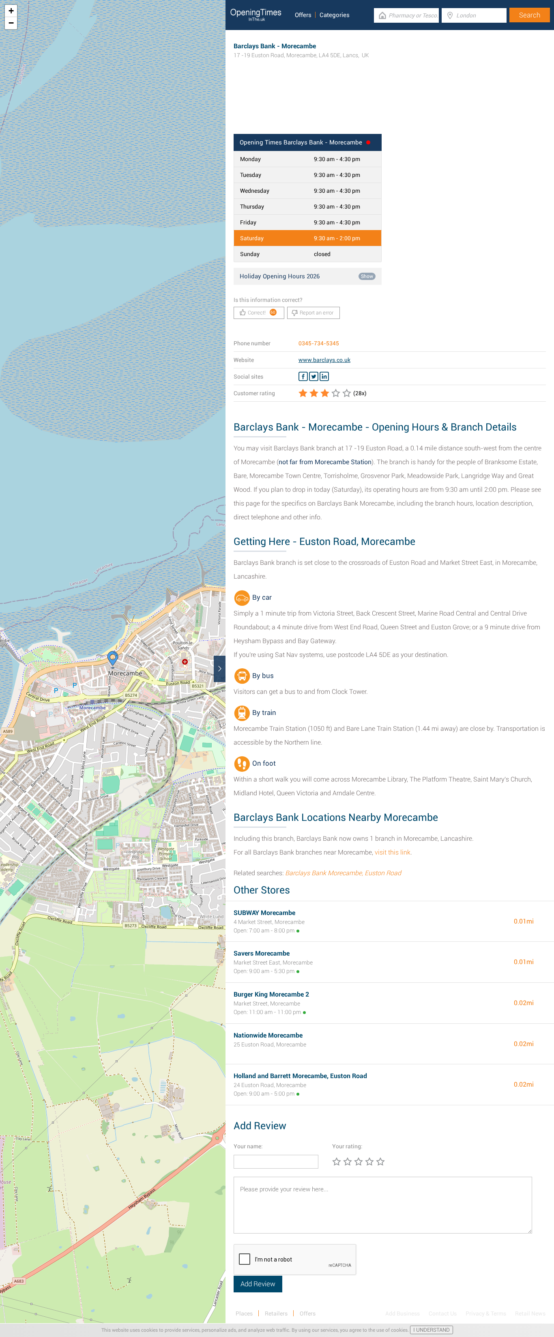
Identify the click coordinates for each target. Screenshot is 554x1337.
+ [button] (11, 11)
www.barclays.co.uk (324, 360)
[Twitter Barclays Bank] (313, 376)
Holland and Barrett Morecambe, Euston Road (300, 1076)
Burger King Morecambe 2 (271, 994)
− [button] (11, 23)
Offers (303, 15)
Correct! (262, 313)
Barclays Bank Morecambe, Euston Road (343, 873)
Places (244, 1313)
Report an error (316, 313)
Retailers (276, 1313)
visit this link (392, 852)
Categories (335, 15)
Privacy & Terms (486, 1313)
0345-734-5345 (318, 343)
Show (367, 276)
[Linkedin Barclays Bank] (324, 376)
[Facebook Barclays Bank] (303, 376)
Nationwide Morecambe (268, 1035)
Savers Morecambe (262, 953)
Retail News (530, 1313)
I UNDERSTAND (431, 1330)
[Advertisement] (390, 107)
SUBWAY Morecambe (264, 913)
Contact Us (443, 1313)
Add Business (402, 1313)
